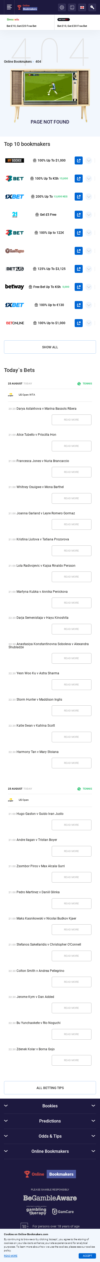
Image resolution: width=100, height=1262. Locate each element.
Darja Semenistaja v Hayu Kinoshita (43, 618)
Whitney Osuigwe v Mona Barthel (40, 487)
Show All (50, 347)
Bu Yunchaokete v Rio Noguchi (39, 1023)
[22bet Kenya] (14, 178)
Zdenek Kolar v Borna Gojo (36, 1049)
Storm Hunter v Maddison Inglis (39, 699)
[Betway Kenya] (14, 286)
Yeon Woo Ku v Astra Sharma (38, 673)
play (79, 160)
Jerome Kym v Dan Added (35, 997)
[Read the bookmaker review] (29, 22)
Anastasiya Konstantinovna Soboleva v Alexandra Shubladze (49, 645)
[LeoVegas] (14, 250)
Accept (87, 1256)
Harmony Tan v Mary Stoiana (38, 752)
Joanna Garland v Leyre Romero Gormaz (46, 513)
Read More (71, 419)
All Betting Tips (50, 1088)
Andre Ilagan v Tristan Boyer (37, 840)
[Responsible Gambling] (50, 1207)
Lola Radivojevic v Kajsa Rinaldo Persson (46, 566)
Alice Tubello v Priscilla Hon (36, 435)
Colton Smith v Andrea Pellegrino (40, 971)
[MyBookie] (14, 160)
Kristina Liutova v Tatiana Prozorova (43, 539)
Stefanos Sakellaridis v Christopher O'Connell (49, 944)
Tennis (87, 383)
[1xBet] (14, 305)
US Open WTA (27, 394)
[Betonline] (14, 323)
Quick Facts (88, 158)
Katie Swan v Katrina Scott (36, 725)
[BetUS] (14, 268)
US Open (24, 799)
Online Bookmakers (18, 61)
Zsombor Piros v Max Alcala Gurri (41, 866)
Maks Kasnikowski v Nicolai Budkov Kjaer (46, 918)
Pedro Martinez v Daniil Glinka (38, 892)
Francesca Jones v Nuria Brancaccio (43, 461)
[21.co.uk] (14, 214)
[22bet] (14, 232)
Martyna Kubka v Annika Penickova (42, 592)
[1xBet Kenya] (14, 196)
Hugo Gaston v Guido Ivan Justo (40, 814)
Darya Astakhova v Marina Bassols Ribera (47, 408)
